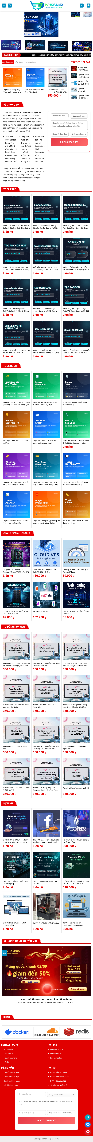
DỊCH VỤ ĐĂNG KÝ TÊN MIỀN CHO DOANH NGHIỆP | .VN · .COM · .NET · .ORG (16, 842)
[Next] (67, 82)
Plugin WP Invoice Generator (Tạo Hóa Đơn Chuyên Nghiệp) (45, 403)
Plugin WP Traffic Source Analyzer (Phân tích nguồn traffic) (15, 522)
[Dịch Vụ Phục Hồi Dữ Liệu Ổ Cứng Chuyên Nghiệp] (16, 865)
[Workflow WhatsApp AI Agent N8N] (76, 771)
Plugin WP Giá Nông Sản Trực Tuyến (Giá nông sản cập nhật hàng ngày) (16, 403)
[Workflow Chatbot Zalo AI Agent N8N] (16, 730)
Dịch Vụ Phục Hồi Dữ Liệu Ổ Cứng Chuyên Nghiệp (83, 78)
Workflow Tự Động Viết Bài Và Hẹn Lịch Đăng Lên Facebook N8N (46, 747)
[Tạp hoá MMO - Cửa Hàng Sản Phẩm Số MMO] (46, 5)
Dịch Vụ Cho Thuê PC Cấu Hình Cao (46, 923)
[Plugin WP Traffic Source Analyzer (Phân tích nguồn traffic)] (16, 504)
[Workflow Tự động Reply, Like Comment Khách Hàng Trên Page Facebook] (46, 771)
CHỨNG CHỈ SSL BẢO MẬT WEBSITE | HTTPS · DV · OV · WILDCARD (76, 882)
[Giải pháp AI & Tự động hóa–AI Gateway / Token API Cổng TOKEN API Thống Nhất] (16, 553)
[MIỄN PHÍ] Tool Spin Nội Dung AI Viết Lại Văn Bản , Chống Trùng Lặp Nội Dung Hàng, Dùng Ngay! (46, 352)
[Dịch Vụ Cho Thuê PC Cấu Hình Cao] (46, 906)
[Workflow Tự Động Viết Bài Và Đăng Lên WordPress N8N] (46, 647)
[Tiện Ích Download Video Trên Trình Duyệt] (35, 77)
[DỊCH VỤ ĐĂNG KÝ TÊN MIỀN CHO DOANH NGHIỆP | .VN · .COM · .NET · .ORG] (16, 823)
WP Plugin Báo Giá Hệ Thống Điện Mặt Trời (15, 442)
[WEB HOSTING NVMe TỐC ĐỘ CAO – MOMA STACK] (76, 595)
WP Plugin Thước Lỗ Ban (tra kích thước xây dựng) (75, 522)
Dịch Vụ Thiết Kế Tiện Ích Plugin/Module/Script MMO (73, 924)
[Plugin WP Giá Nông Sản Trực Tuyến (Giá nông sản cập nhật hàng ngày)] (16, 386)
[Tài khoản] (82, 6)
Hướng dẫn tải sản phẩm (59, 1077)
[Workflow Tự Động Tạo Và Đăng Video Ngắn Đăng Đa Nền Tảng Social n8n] (76, 688)
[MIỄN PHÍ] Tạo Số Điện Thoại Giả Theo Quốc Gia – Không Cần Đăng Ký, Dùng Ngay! (75, 228)
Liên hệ (6, 1062)
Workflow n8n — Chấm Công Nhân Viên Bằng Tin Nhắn (57, 92)
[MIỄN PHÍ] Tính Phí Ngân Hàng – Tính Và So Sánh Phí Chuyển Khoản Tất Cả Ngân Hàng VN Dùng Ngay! (16, 311)
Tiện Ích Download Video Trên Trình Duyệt (34, 91)
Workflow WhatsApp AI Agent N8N (76, 788)
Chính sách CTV (56, 1054)
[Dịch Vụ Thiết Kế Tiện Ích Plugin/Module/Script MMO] (76, 906)
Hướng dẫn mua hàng (58, 1072)
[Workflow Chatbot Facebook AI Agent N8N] (46, 688)
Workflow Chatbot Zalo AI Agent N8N (15, 747)
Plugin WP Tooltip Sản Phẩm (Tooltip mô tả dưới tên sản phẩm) (76, 483)
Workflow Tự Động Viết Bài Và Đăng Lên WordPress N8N (46, 664)
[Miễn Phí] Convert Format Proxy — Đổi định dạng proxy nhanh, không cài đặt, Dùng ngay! (46, 269)
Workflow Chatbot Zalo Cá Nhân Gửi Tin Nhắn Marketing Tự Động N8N (16, 664)
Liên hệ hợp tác (56, 1058)
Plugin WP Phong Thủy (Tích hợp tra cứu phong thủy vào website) (12, 92)
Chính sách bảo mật (11, 1077)
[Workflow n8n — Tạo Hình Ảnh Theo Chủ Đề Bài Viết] (16, 771)
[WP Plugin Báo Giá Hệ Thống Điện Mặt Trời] (16, 424)
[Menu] (4, 6)
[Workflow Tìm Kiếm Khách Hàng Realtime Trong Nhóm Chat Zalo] (76, 647)
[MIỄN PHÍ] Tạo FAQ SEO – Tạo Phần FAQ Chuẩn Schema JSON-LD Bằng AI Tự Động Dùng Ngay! (76, 311)
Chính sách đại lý (56, 1049)
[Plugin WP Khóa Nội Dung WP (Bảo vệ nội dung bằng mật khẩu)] (16, 466)
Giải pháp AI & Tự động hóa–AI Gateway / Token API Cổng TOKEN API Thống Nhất (16, 572)
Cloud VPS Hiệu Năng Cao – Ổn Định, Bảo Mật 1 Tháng (44, 571)
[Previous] (3, 82)
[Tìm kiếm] (10, 6)
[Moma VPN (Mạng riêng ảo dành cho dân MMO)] (76, 386)
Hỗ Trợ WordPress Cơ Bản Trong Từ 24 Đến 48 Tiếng (76, 841)
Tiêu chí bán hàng (10, 1058)
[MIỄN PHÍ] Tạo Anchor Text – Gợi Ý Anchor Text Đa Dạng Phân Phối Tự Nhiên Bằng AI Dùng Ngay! (16, 269)
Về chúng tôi (8, 1049)
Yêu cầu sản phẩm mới (58, 1085)
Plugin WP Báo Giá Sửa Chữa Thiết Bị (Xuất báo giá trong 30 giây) (76, 442)
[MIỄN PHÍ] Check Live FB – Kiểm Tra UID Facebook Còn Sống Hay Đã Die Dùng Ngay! (76, 269)
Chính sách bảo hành (12, 1081)
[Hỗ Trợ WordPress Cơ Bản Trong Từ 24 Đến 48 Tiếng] (76, 823)
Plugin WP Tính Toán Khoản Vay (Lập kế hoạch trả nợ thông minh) (45, 483)
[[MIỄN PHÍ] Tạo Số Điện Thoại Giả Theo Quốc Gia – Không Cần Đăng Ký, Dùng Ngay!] (76, 209)
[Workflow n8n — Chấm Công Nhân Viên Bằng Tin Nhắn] (57, 77)
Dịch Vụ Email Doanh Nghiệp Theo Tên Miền (45, 882)
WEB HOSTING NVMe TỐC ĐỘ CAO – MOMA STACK (76, 612)
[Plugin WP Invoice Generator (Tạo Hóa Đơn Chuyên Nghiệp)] (46, 386)
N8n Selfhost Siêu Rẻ (40, 612)
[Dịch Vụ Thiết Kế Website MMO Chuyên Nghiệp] (16, 906)
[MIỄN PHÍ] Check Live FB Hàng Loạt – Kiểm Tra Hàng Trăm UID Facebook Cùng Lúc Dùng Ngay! (16, 352)
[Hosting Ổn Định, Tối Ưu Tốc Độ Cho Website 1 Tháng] (76, 553)
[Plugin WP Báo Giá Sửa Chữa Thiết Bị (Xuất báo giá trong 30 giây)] (76, 424)
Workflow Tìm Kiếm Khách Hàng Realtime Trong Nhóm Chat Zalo (75, 664)
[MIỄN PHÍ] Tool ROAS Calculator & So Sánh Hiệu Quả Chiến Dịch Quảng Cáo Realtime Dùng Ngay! (16, 228)
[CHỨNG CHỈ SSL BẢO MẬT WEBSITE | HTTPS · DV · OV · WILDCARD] (76, 865)
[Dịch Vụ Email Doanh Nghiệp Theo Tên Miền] (46, 865)
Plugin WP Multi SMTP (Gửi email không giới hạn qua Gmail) (45, 442)
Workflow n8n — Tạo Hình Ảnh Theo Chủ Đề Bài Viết (16, 789)
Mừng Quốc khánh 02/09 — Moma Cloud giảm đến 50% (46, 999)
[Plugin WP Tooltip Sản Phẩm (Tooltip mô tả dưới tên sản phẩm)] (76, 466)
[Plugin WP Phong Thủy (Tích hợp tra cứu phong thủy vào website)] (12, 77)
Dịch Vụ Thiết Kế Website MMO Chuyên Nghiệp (14, 924)
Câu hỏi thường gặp (11, 1072)
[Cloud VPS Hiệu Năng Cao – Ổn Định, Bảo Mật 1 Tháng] (46, 553)
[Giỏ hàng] (88, 6)
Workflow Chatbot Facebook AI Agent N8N (44, 706)
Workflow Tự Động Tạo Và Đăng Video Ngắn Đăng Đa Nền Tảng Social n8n (75, 707)
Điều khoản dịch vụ (11, 1085)
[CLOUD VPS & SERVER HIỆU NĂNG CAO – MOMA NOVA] (16, 595)
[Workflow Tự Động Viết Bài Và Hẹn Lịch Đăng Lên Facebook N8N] (46, 730)
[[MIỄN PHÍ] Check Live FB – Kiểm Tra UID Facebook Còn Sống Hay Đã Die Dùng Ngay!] (76, 251)
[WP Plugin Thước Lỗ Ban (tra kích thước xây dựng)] (76, 504)
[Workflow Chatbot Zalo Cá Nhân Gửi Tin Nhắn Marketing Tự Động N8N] (16, 647)
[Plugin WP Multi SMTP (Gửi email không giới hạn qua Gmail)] (46, 424)
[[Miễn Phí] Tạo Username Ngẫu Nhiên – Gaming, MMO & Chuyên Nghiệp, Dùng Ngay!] (46, 292)
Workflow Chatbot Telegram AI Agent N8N (74, 747)
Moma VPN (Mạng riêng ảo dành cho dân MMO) (75, 403)
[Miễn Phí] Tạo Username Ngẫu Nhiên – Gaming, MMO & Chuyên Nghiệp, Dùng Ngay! (45, 311)
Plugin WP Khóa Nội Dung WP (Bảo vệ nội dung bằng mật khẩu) (16, 483)
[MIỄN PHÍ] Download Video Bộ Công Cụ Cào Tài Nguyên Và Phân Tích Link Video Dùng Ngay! (45, 228)
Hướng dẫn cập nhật (58, 1081)
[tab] (8, 62)
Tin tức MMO (8, 1054)
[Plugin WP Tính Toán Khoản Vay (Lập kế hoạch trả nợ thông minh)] (46, 466)
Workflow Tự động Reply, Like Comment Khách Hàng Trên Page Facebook (45, 790)
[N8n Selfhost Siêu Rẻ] (46, 595)
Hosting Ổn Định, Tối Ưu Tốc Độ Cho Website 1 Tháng (76, 571)
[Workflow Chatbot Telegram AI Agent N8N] (76, 730)
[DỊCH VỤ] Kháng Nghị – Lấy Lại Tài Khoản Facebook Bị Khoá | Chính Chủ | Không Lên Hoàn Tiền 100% (46, 842)
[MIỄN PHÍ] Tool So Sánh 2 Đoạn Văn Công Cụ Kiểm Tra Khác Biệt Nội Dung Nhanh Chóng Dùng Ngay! (76, 352)
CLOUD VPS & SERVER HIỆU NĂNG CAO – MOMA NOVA (16, 612)
